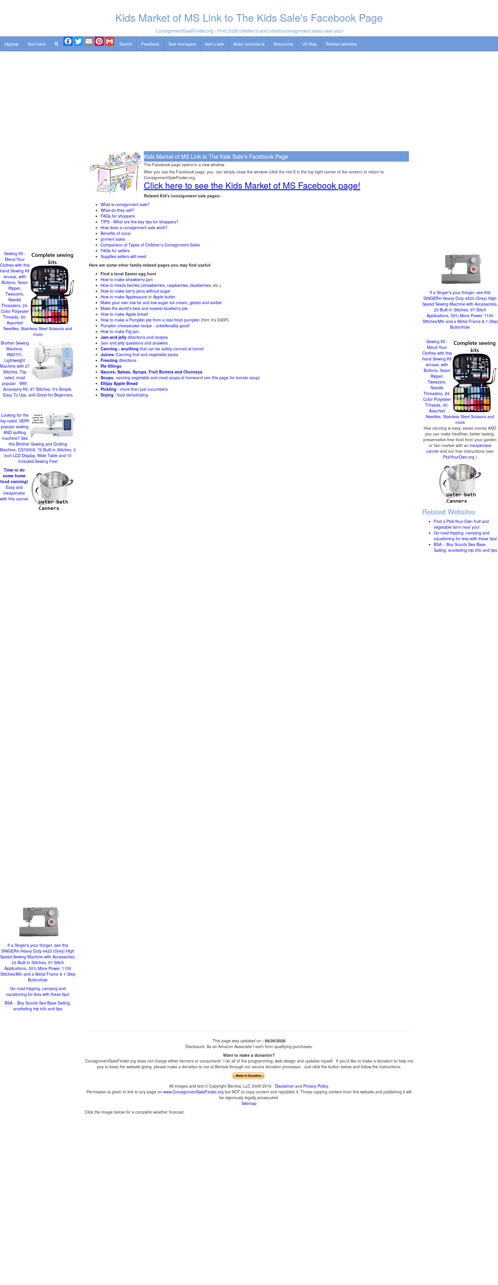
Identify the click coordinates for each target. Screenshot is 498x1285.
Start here (36, 44)
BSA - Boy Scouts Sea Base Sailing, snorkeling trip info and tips (38, 1005)
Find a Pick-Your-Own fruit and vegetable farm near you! (461, 524)
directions (118, 360)
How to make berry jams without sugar (136, 291)
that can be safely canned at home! (152, 348)
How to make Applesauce (124, 297)
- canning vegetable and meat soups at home (148, 377)
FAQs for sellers (115, 250)
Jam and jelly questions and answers (134, 343)
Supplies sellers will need (123, 256)
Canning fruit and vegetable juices (139, 354)
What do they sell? (117, 210)
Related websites (341, 44)
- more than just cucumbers (134, 389)
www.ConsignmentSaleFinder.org (193, 1092)
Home (11, 44)
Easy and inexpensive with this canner (14, 484)
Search (125, 44)
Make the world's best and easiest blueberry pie (144, 308)
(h (202, 320)
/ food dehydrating (124, 395)
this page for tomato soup (235, 377)
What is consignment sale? (125, 204)
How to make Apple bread (124, 314)
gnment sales (113, 239)
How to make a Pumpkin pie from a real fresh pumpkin (150, 320)
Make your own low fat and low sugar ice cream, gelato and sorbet (161, 302)
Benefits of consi (116, 233)
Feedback (150, 44)
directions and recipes (134, 337)
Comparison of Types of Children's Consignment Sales (150, 245)
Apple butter (164, 297)
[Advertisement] (249, 106)
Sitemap (249, 1103)
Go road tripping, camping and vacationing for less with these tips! (37, 991)
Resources (283, 44)
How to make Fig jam (120, 331)
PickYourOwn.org (458, 457)
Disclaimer (284, 1086)
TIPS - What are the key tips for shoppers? (139, 222)
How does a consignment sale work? (134, 227)
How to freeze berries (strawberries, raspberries (144, 285)
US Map (309, 44)
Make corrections (249, 44)
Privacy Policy (315, 1086)
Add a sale (214, 44)
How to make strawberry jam (127, 279)
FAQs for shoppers (118, 216)
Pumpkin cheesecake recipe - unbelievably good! (145, 325)
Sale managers (182, 44)
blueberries (200, 285)
